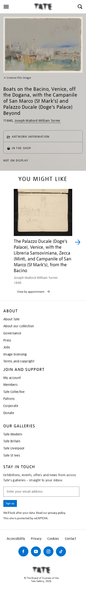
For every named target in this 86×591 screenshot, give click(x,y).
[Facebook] (23, 551)
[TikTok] (61, 551)
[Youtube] (36, 551)
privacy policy (56, 513)
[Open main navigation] (17, 6)
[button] (79, 6)
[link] (17, 77)
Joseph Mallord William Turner (37, 121)
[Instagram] (48, 551)
